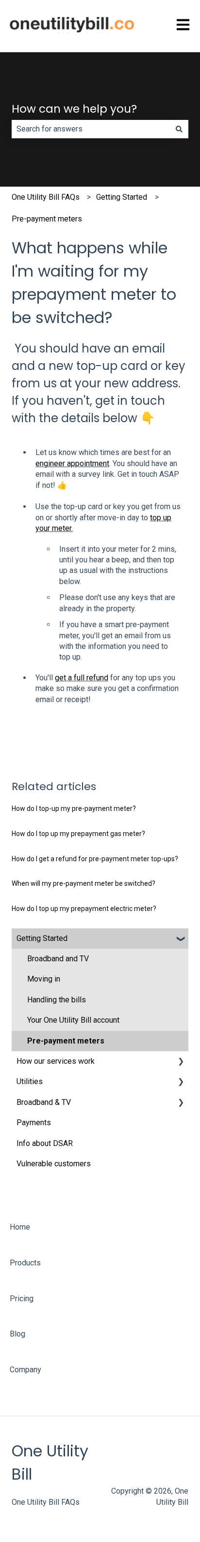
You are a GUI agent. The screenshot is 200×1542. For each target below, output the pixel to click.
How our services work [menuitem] (56, 1061)
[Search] (179, 129)
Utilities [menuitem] (30, 1081)
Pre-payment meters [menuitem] (65, 1040)
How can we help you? (74, 109)
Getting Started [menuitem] (42, 938)
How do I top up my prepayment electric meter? (84, 908)
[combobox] (91, 129)
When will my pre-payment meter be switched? (83, 883)
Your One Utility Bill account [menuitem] (73, 1020)
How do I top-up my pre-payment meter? (74, 808)
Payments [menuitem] (34, 1122)
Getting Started (121, 197)
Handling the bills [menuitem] (56, 999)
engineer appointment (72, 463)
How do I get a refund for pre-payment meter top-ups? (95, 859)
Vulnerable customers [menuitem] (54, 1163)
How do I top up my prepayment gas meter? (78, 833)
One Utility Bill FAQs (46, 197)
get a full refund (81, 677)
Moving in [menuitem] (43, 979)
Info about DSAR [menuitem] (45, 1143)
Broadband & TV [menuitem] (44, 1102)
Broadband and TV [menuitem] (58, 958)
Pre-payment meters (47, 218)
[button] (180, 939)
